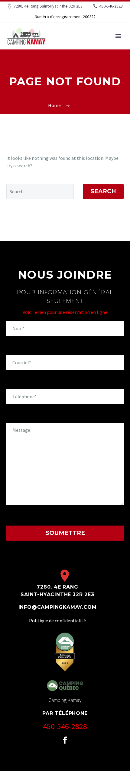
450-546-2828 (111, 6)
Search (103, 191)
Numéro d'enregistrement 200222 (65, 16)
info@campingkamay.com (57, 607)
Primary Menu (118, 36)
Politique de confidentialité (57, 621)
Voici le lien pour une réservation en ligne (65, 312)
